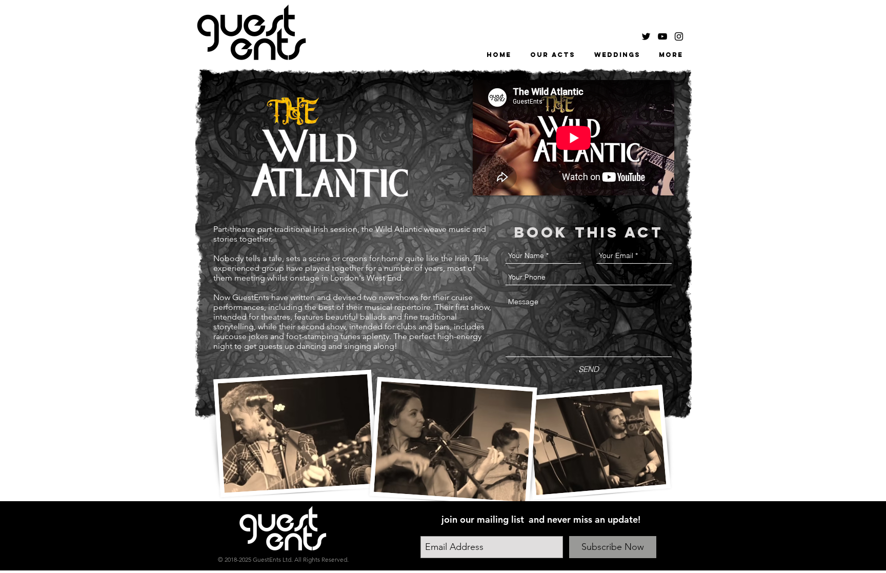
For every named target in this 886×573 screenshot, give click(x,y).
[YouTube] (662, 36)
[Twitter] (646, 36)
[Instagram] (678, 36)
